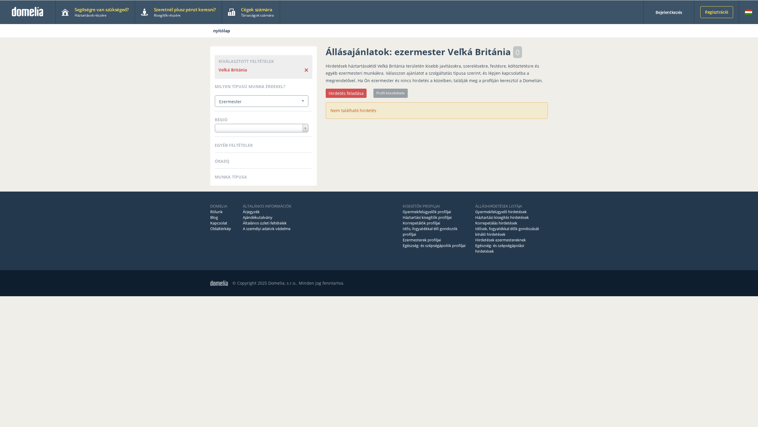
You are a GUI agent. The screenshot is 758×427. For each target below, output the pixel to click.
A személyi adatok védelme (266, 228)
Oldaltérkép (220, 228)
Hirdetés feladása (346, 93)
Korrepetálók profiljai (421, 223)
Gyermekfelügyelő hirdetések (501, 211)
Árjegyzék (251, 211)
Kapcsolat (218, 223)
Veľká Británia (233, 70)
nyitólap (221, 31)
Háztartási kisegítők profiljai (427, 217)
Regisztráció (716, 12)
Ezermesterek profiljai (422, 240)
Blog (214, 217)
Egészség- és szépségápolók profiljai (434, 245)
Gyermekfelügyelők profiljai (427, 211)
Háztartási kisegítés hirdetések (502, 217)
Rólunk (216, 211)
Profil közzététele (390, 92)
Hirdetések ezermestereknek (500, 240)
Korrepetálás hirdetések (496, 223)
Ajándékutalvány (257, 217)
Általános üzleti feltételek (265, 223)
